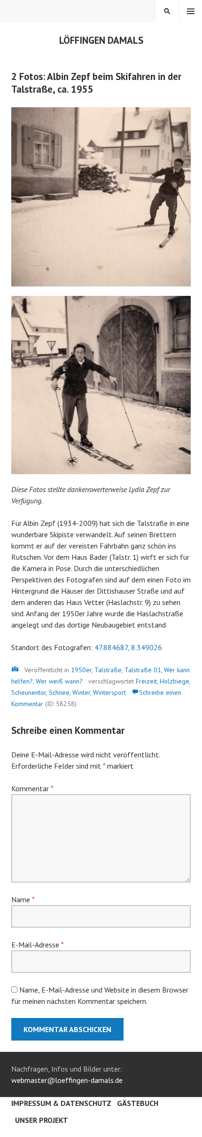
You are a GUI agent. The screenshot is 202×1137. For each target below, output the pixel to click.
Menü (191, 11)
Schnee (59, 692)
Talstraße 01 (142, 670)
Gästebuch (137, 1103)
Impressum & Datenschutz (61, 1103)
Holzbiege (174, 681)
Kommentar (32, 788)
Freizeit (146, 681)
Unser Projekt (41, 1120)
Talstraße (108, 670)
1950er (81, 670)
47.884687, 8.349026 (128, 647)
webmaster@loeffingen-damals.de (67, 1080)
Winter (81, 692)
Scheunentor (28, 692)
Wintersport (109, 692)
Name (22, 899)
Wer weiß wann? (59, 681)
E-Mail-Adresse (37, 944)
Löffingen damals (101, 40)
